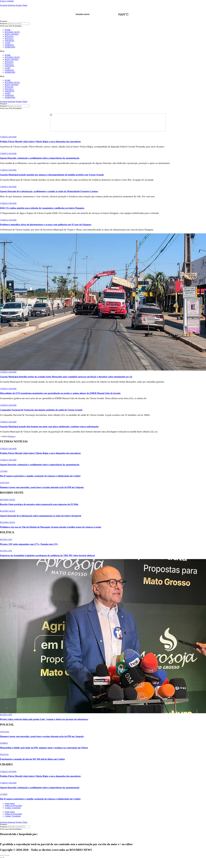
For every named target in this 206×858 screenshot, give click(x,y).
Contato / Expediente (13, 808)
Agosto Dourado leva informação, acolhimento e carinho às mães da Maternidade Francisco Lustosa (49, 191)
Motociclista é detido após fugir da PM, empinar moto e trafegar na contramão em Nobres (44, 747)
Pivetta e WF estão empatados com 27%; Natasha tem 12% (29, 544)
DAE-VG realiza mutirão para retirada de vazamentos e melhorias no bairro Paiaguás (42, 208)
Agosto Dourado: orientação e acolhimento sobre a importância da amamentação (39, 158)
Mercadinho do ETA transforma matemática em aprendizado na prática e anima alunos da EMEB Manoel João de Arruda (60, 393)
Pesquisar (3, 23)
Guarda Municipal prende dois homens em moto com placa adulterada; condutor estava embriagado (49, 426)
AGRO (7, 43)
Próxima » (12, 436)
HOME (7, 30)
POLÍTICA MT (6, 539)
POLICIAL (9, 36)
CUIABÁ (4, 471)
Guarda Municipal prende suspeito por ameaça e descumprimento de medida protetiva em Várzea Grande (52, 174)
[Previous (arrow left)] (1, 857)
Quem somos (10, 803)
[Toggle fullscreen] (6, 855)
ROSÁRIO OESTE (103, 14)
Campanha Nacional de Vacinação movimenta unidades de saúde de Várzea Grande (41, 410)
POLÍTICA (9, 38)
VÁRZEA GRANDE (8, 137)
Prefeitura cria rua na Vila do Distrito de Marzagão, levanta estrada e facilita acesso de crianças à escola (50, 527)
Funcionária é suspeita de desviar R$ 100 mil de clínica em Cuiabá (32, 759)
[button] (103, 21)
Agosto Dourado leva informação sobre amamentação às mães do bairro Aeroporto (40, 515)
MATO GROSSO (11, 34)
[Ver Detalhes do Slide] (108, 131)
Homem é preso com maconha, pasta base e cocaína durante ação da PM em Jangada (42, 487)
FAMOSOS (9, 45)
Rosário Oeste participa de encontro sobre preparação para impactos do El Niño (39, 504)
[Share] (3, 855)
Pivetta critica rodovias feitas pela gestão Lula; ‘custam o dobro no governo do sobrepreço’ (44, 719)
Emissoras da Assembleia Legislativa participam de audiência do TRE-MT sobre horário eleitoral (47, 555)
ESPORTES (9, 41)
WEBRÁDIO (10, 47)
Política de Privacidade (13, 806)
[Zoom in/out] (8, 855)
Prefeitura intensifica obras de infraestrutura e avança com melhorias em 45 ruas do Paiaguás (45, 224)
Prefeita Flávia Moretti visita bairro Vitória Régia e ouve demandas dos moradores (40, 141)
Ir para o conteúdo (7, 1)
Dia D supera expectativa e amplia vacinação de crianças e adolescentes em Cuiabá (40, 476)
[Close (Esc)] (1, 855)
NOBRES (4, 743)
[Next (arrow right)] (3, 857)
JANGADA (4, 483)
